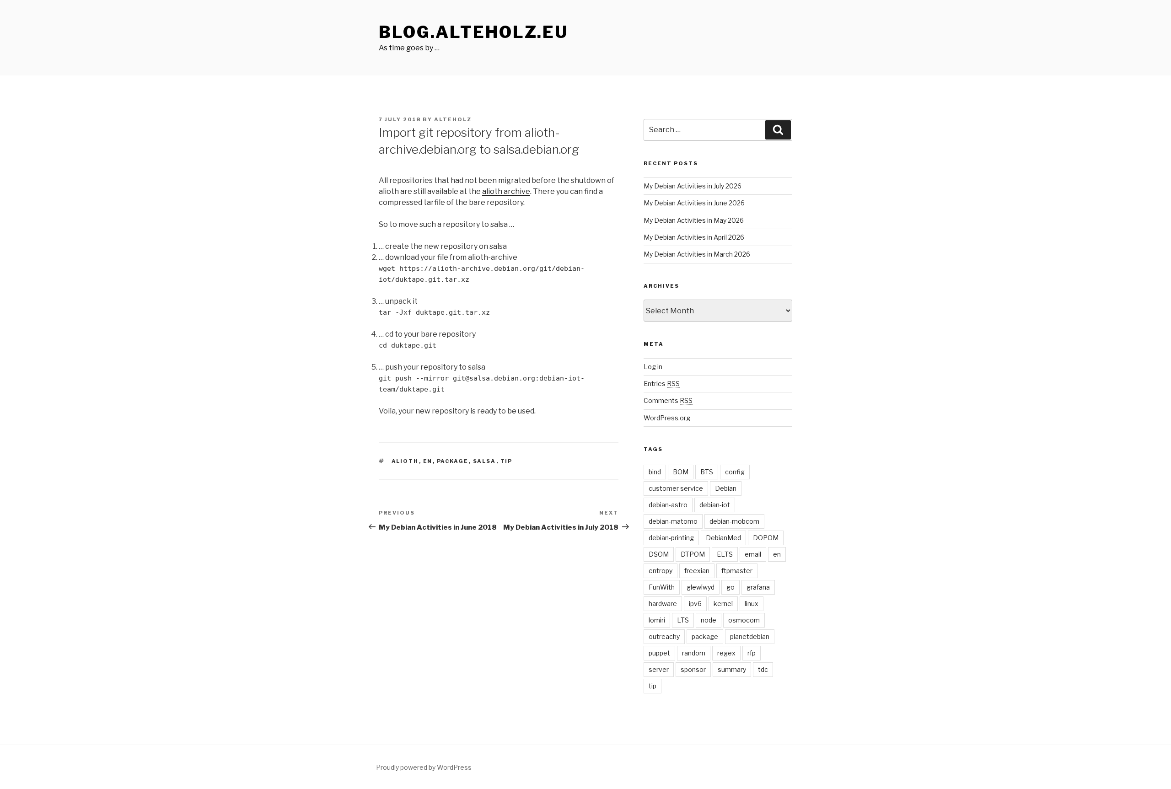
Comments (668, 400)
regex (726, 653)
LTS (683, 620)
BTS (706, 472)
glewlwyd (700, 587)
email (753, 554)
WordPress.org (667, 418)
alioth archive (506, 191)
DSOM (659, 554)
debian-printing (671, 538)
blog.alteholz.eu (473, 32)
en (428, 461)
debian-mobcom (734, 521)
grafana (758, 587)
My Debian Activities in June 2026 (694, 203)
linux (751, 603)
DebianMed (723, 538)
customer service (676, 488)
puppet (659, 653)
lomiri (657, 620)
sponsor (693, 669)
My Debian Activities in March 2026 (697, 254)
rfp (751, 653)
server (659, 669)
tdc (763, 669)
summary (732, 669)
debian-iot (714, 505)
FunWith (662, 587)
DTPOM (693, 554)
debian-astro (668, 505)
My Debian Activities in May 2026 (694, 220)
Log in (653, 366)
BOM (680, 472)
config (735, 472)
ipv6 (695, 603)
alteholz (453, 119)
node (708, 620)
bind (655, 472)
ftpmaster (736, 570)
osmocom (744, 620)
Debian (725, 488)
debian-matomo (673, 521)
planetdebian (749, 636)
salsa (484, 461)
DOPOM (766, 538)
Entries (662, 383)
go (730, 587)
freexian (696, 570)
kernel (723, 603)
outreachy (664, 636)
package (453, 461)
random (693, 653)
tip (506, 461)
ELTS (725, 554)
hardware (663, 603)
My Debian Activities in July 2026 (692, 186)
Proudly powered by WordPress (424, 767)
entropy (660, 570)
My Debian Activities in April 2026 (694, 237)
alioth (405, 461)
